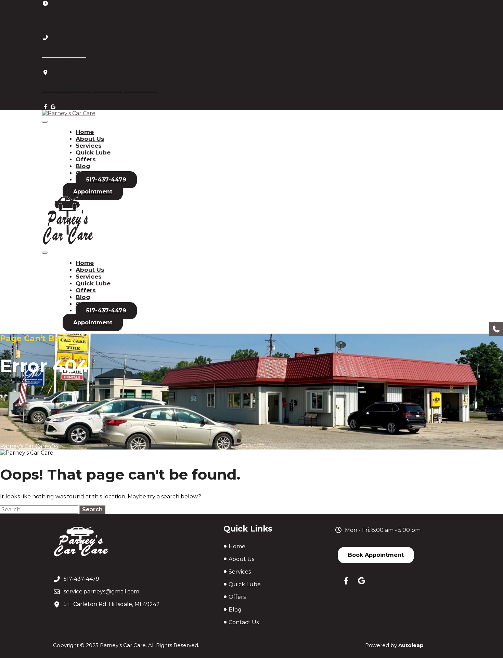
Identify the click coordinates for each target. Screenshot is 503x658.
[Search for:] (39, 509)
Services (89, 145)
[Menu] (45, 122)
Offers (86, 159)
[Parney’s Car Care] (68, 113)
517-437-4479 (106, 179)
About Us (90, 138)
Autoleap (411, 645)
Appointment (92, 191)
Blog (83, 166)
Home (85, 132)
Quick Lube (93, 152)
